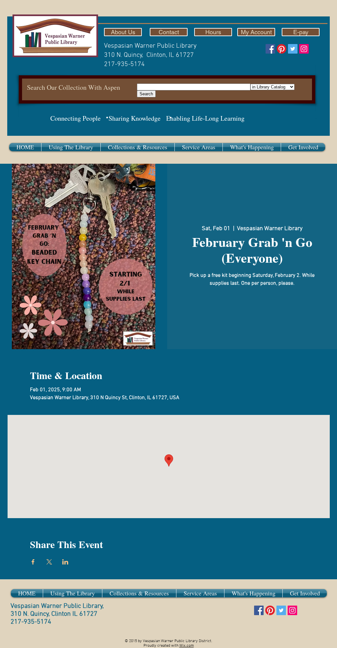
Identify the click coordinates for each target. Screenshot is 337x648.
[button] (70, 147)
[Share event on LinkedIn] (65, 561)
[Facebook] (270, 49)
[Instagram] (304, 49)
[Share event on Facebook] (33, 561)
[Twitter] (293, 49)
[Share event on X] (49, 561)
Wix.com (186, 645)
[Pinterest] (281, 49)
